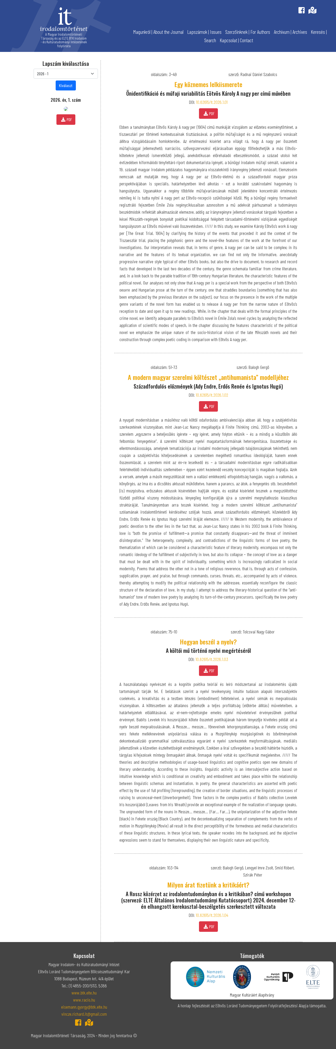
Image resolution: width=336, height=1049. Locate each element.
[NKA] (205, 976)
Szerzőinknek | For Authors (247, 32)
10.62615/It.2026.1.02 (212, 395)
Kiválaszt (65, 85)
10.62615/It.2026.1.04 (212, 915)
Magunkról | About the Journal (158, 32)
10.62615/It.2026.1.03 (212, 659)
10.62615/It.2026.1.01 (212, 102)
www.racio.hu (84, 1000)
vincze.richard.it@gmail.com (84, 1014)
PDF (69, 119)
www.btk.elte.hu (84, 993)
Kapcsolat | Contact (236, 40)
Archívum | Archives (290, 32)
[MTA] (242, 976)
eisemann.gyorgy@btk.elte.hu (84, 1007)
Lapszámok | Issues (204, 32)
